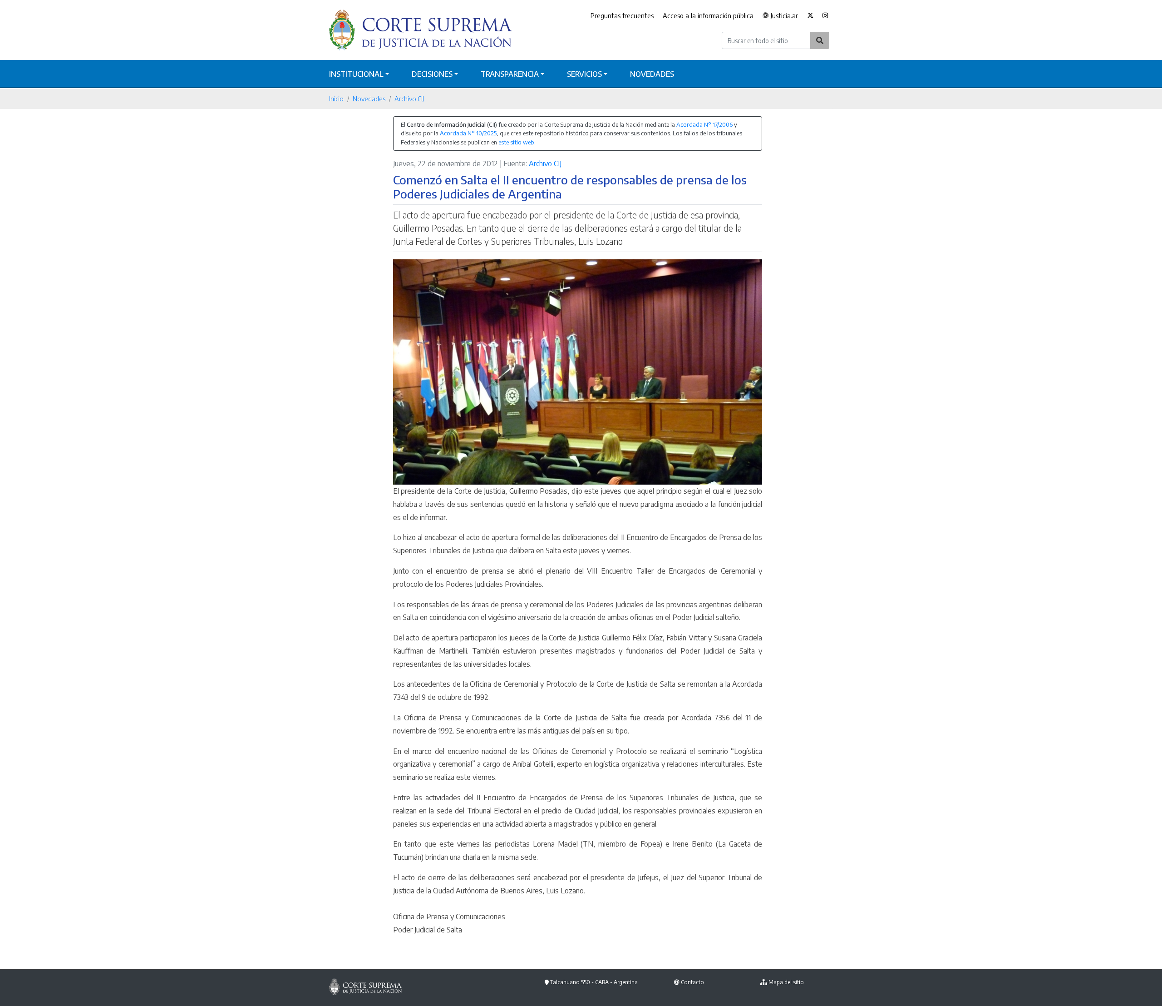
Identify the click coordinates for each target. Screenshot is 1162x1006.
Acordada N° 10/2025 (468, 133)
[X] (810, 16)
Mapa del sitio (786, 982)
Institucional (356, 74)
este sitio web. (517, 142)
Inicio (336, 98)
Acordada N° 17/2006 (704, 124)
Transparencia (510, 74)
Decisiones (432, 74)
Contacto (692, 982)
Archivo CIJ (409, 98)
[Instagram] (825, 16)
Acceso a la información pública (708, 15)
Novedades (652, 74)
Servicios (584, 74)
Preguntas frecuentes (622, 15)
